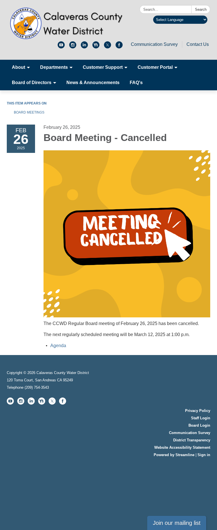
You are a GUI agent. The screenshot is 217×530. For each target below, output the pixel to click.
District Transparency (191, 440)
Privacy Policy (197, 411)
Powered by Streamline (174, 455)
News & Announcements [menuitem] (93, 82)
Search (201, 9)
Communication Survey (154, 44)
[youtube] (61, 46)
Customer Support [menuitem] (103, 67)
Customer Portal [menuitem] (155, 67)
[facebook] (119, 46)
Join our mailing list (177, 523)
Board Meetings (29, 112)
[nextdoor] (95, 46)
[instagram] (72, 46)
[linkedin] (84, 46)
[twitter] (107, 46)
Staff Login (200, 418)
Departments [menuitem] (54, 67)
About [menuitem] (18, 67)
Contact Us (197, 44)
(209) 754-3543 (37, 387)
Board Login (199, 425)
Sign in (204, 455)
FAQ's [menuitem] (136, 82)
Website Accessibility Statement (182, 447)
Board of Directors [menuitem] (31, 82)
